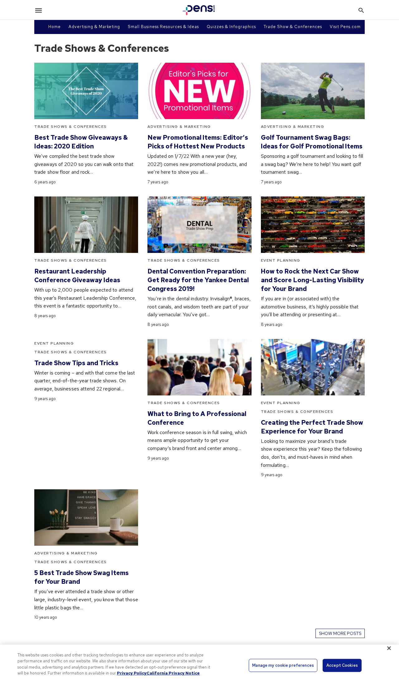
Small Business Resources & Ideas (163, 26)
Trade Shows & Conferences (70, 126)
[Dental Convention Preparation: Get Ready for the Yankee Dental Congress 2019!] (199, 224)
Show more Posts (340, 633)
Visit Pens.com (345, 26)
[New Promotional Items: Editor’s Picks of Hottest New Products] (199, 91)
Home (54, 26)
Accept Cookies (342, 665)
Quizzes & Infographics (231, 26)
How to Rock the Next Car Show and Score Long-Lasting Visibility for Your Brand (312, 280)
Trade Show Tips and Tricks (76, 363)
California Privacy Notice (173, 673)
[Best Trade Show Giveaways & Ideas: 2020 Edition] (86, 91)
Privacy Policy (132, 673)
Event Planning (280, 260)
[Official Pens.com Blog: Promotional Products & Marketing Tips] (199, 10)
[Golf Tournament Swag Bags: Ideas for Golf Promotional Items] (313, 91)
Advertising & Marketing (94, 26)
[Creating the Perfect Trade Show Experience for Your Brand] (313, 367)
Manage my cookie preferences (283, 665)
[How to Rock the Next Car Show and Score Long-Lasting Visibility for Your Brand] (313, 224)
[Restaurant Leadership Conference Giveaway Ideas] (86, 224)
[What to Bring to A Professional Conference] (199, 367)
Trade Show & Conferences (293, 26)
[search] (361, 10)
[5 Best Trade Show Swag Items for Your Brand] (86, 517)
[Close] (389, 648)
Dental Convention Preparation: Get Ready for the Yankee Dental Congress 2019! (198, 280)
